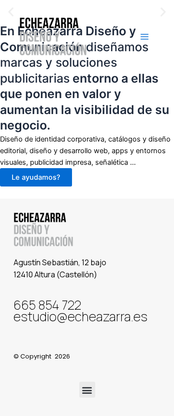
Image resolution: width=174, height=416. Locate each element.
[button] (87, 390)
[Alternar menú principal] (144, 37)
